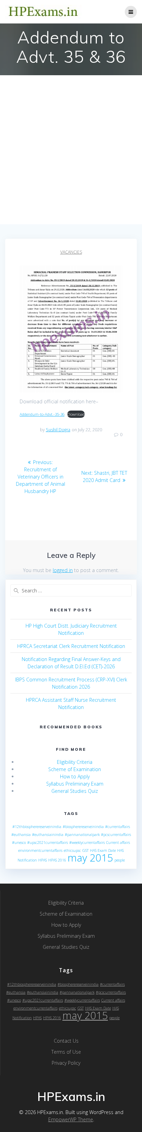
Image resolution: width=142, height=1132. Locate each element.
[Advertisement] (71, 150)
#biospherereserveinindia (83, 826)
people (119, 860)
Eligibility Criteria (74, 762)
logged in (63, 570)
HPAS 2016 (57, 860)
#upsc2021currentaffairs (47, 842)
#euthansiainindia (47, 834)
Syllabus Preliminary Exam (74, 783)
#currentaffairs (117, 826)
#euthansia (21, 834)
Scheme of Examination (74, 769)
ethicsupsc (72, 850)
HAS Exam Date (103, 850)
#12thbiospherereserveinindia (36, 826)
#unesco (19, 842)
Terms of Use (66, 1052)
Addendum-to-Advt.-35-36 (42, 414)
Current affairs (118, 842)
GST (85, 850)
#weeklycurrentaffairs (87, 842)
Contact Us (66, 1040)
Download (76, 414)
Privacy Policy (66, 1063)
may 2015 (90, 858)
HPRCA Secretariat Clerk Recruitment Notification (71, 646)
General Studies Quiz (74, 791)
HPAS (42, 860)
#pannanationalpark (82, 834)
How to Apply (75, 776)
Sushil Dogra (58, 430)
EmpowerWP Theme (70, 1119)
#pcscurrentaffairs (116, 834)
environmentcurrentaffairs (40, 850)
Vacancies (71, 252)
